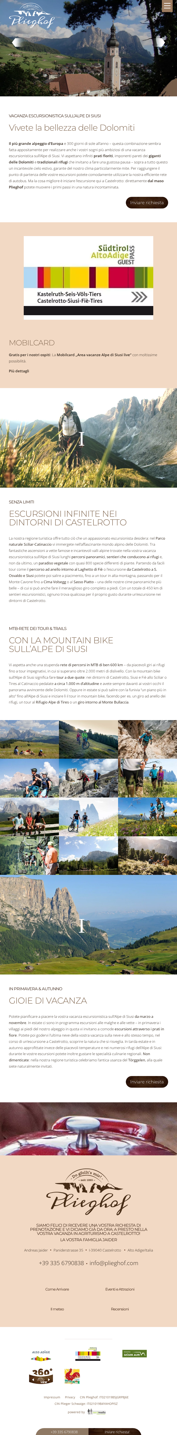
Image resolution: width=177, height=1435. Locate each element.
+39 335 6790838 (61, 1263)
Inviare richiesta (147, 202)
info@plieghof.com (114, 1263)
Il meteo (57, 1309)
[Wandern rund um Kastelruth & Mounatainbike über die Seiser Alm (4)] (147, 796)
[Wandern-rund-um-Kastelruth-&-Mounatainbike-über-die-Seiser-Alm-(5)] (88, 873)
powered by (77, 1412)
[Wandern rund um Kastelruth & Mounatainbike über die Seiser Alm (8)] (88, 757)
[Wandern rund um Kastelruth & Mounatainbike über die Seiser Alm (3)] (88, 796)
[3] (88, 92)
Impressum (52, 1397)
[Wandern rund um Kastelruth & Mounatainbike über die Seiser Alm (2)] (147, 757)
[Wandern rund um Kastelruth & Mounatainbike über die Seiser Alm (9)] (147, 834)
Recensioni (120, 1309)
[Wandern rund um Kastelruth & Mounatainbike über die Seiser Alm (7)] (147, 873)
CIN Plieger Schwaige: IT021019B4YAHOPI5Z (86, 1404)
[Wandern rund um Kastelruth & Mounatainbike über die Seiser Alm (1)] (29, 757)
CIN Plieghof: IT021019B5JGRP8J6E (104, 1397)
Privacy (70, 1397)
